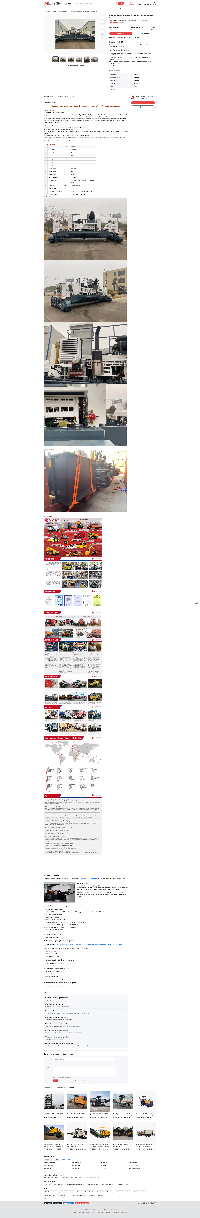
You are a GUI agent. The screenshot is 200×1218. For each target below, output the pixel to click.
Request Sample (136, 37)
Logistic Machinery (132, 1162)
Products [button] (68, 3)
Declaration (116, 1212)
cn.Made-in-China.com (114, 1209)
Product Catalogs (65, 1159)
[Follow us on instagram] (148, 1203)
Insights (133, 1207)
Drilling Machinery (76, 1165)
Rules (155, 8)
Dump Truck (103, 1165)
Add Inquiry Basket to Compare (75, 66)
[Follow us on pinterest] (153, 1203)
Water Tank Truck (48, 1168)
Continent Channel (118, 1207)
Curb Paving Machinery (93, 1184)
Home (45, 11)
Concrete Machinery (48, 1165)
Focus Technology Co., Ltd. (89, 1212)
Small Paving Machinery (123, 1184)
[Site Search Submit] (121, 3)
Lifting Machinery (104, 1162)
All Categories (49, 8)
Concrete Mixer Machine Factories (85, 1192)
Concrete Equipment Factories (104, 1192)
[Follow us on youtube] (151, 1203)
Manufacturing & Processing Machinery (58, 11)
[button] (116, 3)
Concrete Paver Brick (63, 1195)
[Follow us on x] (146, 1203)
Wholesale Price (109, 1207)
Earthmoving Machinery (49, 1162)
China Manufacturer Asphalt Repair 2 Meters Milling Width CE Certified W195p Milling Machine (122, 1115)
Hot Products (68, 1207)
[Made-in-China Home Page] (52, 3)
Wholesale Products (100, 1207)
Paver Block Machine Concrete (78, 1195)
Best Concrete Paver (50, 1195)
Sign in (154, 4)
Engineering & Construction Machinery (78, 11)
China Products (76, 1207)
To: (51, 1063)
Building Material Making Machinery (75, 1184)
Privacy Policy (124, 1212)
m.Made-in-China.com (103, 1209)
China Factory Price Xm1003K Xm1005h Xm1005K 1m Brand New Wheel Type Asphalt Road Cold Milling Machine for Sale (146, 1115)
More (45, 1198)
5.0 (138, 98)
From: (51, 1059)
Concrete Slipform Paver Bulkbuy (97, 1195)
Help (128, 8)
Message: (50, 1068)
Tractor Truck (103, 1168)
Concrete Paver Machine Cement (123, 1192)
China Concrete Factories (51, 1192)
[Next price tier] (156, 27)
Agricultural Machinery (133, 1165)
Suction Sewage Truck (133, 1168)
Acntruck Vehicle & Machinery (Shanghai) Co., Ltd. (125, 20)
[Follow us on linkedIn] (155, 1203)
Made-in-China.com (93, 1209)
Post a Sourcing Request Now (87, 1081)
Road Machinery (76, 1162)
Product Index (127, 1207)
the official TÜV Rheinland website (89, 878)
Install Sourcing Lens (83, 1203)
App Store (48, 1203)
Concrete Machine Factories (67, 1192)
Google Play (57, 1203)
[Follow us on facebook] (144, 1203)
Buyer (120, 8)
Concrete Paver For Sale (139, 1192)
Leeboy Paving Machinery (108, 1184)
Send (55, 1081)
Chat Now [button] (146, 33)
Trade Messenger (68, 1203)
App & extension (137, 8)
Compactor (47, 1184)
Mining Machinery (76, 1168)
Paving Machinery (93, 11)
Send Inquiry (120, 33)
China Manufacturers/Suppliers (87, 1207)
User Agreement (108, 1212)
